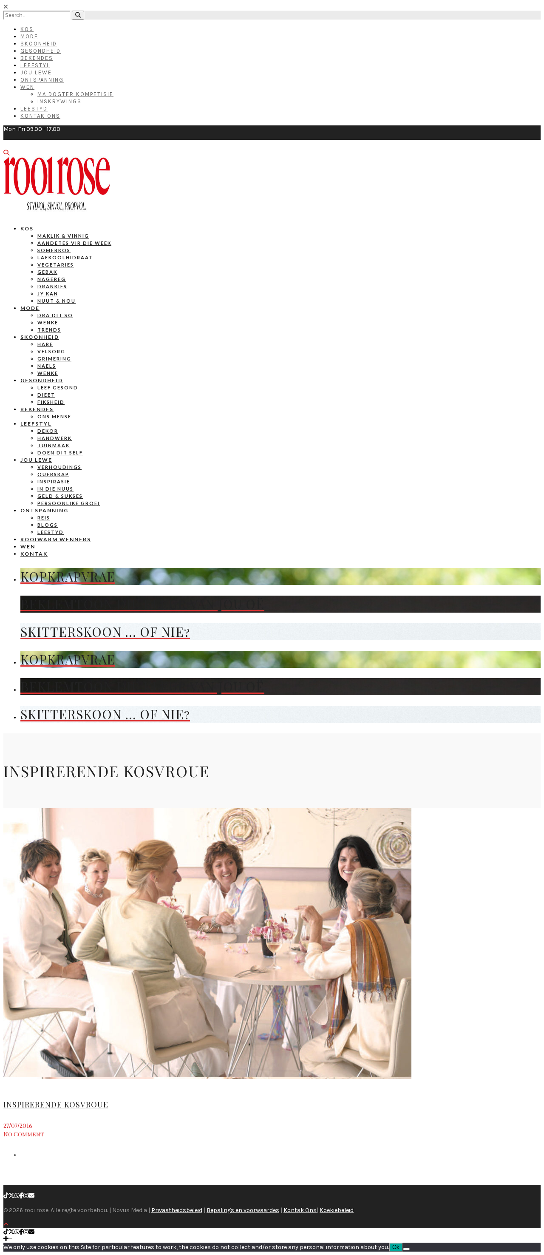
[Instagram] (25, 1195)
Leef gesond (57, 387)
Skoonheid (38, 43)
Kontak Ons (40, 116)
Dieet (46, 395)
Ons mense (54, 416)
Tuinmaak (53, 445)
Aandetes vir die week (74, 243)
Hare (45, 344)
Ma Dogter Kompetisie (75, 94)
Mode (29, 36)
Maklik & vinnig (63, 236)
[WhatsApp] (17, 1195)
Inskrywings (59, 101)
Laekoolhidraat (65, 257)
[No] (406, 1249)
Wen (27, 87)
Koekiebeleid (337, 1210)
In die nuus (55, 488)
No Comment (23, 1134)
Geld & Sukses (60, 496)
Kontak (34, 554)
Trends (49, 329)
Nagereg (51, 279)
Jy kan (47, 293)
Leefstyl (35, 65)
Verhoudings (59, 467)
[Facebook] (21, 1195)
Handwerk (54, 438)
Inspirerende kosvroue (55, 1104)
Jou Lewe (36, 72)
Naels (46, 366)
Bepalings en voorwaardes (243, 1210)
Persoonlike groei (68, 503)
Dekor (47, 431)
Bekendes (36, 58)
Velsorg (51, 351)
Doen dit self (60, 452)
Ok (396, 1247)
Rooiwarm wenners (55, 539)
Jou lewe (36, 460)
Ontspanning (42, 80)
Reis (43, 517)
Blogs (47, 525)
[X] (11, 1195)
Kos (27, 29)
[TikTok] (5, 1195)
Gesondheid (40, 51)
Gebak (47, 272)
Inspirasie (53, 481)
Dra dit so (55, 315)
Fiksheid (51, 402)
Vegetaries (55, 264)
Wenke (47, 322)
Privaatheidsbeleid (176, 1210)
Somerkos (54, 250)
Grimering (54, 358)
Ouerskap (53, 474)
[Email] (31, 1195)
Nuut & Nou (56, 301)
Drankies (52, 286)
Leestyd (34, 108)
